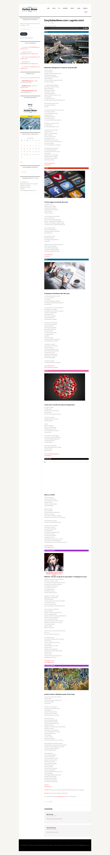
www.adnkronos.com (49, 547)
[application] (66, 28)
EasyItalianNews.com (29, 9)
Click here (71, 789)
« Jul (21, 162)
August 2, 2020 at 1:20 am (51, 815)
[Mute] (83, 28)
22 (36, 151)
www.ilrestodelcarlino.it (49, 163)
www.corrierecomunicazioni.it (51, 367)
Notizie (51, 801)
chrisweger (51, 572)
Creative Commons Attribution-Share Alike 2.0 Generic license (54, 574)
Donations (46, 789)
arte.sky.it (46, 785)
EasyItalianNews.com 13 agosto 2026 (29, 53)
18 (24, 151)
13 (30, 148)
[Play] (46, 28)
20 (30, 151)
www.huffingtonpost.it (49, 365)
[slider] (86, 28)
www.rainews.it (47, 164)
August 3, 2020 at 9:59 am (51, 829)
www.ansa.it (47, 256)
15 (35, 148)
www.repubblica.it (48, 254)
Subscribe (46, 793)
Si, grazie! (24, 34)
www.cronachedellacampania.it (51, 454)
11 (24, 148)
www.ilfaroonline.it (48, 545)
